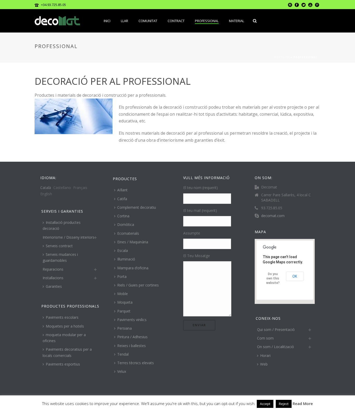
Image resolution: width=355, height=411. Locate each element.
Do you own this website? (273, 278)
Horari (265, 355)
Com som (265, 338)
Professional (207, 20)
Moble (122, 293)
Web (264, 364)
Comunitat (148, 20)
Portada (282, 57)
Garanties (54, 286)
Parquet (123, 311)
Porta (122, 276)
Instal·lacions (53, 277)
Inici (107, 20)
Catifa (122, 198)
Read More (303, 403)
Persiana (124, 328)
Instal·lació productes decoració (62, 225)
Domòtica (125, 224)
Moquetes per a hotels (65, 326)
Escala (122, 250)
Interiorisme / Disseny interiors (68, 237)
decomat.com (273, 215)
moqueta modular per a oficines (64, 337)
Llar (124, 20)
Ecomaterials (128, 233)
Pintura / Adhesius (132, 336)
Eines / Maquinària (132, 241)
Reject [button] (283, 403)
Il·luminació (126, 259)
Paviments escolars (62, 317)
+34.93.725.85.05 (53, 4)
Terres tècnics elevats (135, 362)
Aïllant (122, 189)
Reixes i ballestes (131, 345)
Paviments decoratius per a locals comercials (67, 352)
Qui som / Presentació (276, 329)
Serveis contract (59, 245)
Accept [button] (265, 403)
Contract (176, 20)
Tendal (123, 354)
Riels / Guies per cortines (138, 285)
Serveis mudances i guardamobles (60, 257)
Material (236, 20)
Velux (121, 371)
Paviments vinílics (132, 319)
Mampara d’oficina (132, 267)
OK (294, 276)
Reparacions (53, 269)
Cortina (123, 215)
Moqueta (125, 302)
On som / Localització (275, 346)
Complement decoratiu (136, 207)
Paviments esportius (63, 364)
